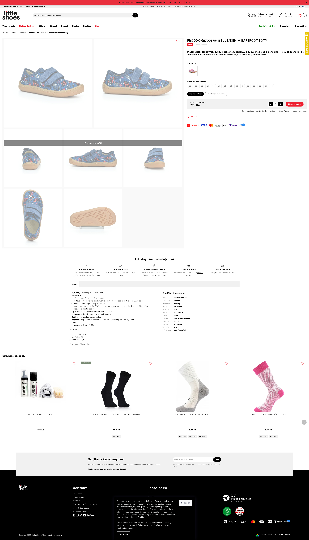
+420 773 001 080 (93, 275)
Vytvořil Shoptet (267, 535)
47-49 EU (116, 437)
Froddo (177, 301)
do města (178, 306)
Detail (115, 408)
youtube (88, 515)
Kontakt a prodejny (13, 6)
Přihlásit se (217, 459)
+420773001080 (81, 515)
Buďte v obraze (74, 515)
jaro (175, 309)
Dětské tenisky (180, 298)
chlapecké (178, 312)
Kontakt (151, 497)
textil (176, 327)
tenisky (177, 304)
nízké (176, 321)
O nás (150, 493)
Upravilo (283, 535)
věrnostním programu (298, 111)
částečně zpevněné (182, 318)
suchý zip (178, 324)
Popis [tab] (74, 284)
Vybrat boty (172, 2)
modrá (176, 315)
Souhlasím (185, 503)
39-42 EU (192, 437)
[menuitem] (8, 26)
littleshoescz (77, 515)
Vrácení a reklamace (35, 6)
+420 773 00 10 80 (80, 511)
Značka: (201, 45)
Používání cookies (124, 528)
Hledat (135, 15)
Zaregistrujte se (248, 111)
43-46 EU (202, 437)
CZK (296, 6)
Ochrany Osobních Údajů (148, 525)
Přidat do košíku (294, 104)
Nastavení (123, 534)
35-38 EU (182, 437)
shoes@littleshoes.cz (81, 508)
